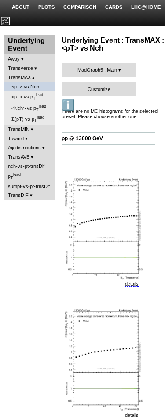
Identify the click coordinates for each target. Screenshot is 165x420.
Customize (99, 89)
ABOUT (20, 7)
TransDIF (18, 195)
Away (14, 59)
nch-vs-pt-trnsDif (26, 166)
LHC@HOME (146, 7)
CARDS (113, 7)
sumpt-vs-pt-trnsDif (29, 186)
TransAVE (18, 156)
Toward (16, 138)
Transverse (20, 68)
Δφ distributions (24, 147)
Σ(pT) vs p (27, 119)
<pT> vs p (27, 97)
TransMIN (18, 129)
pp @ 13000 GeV (82, 138)
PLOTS (46, 7)
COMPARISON (79, 7)
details (132, 283)
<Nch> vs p (28, 108)
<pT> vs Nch (25, 86)
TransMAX (19, 77)
